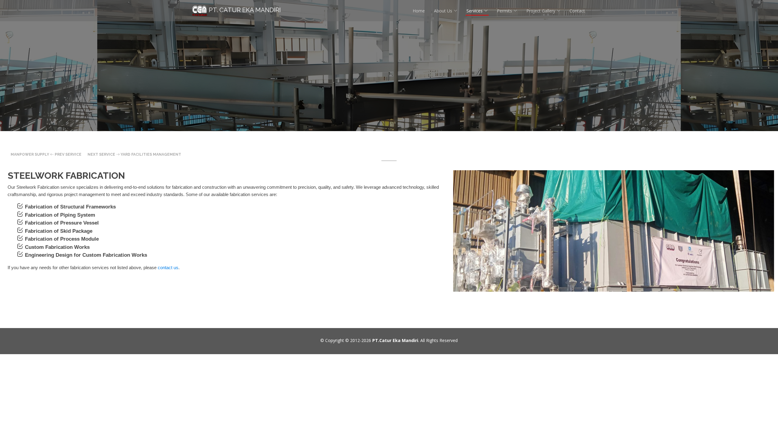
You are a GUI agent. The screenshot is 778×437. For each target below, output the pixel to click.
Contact (577, 11)
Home (419, 11)
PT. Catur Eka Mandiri (244, 10)
